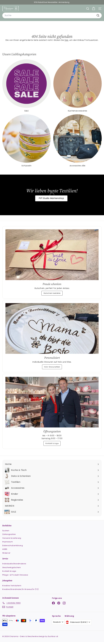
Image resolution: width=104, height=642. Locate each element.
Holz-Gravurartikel (52, 367)
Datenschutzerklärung (12, 545)
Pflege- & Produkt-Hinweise (15, 575)
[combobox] (52, 15)
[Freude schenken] (52, 254)
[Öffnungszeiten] (52, 402)
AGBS (4, 549)
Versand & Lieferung (11, 538)
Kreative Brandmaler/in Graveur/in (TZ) (20, 589)
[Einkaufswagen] (93, 9)
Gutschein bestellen (52, 293)
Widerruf (6, 553)
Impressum (7, 541)
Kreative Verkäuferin (11, 585)
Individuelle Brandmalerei (14, 563)
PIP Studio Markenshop (51, 198)
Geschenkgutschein (11, 567)
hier (66, 40)
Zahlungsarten (9, 534)
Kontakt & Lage (52, 443)
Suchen (5, 530)
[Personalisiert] (52, 328)
